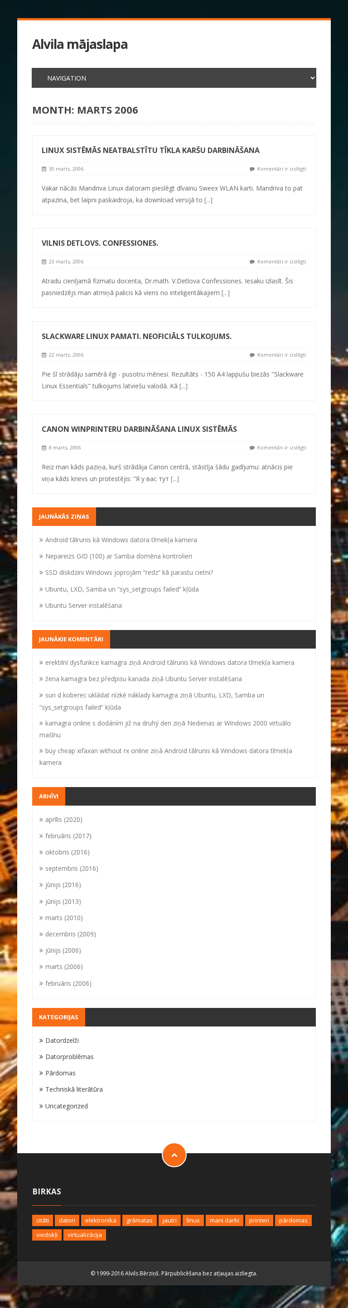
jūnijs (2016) (63, 884)
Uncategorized (66, 1106)
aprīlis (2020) (63, 819)
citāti (42, 1220)
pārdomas (293, 1220)
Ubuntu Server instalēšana (83, 605)
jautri (170, 1220)
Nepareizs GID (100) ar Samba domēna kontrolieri (118, 556)
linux (193, 1220)
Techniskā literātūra (74, 1089)
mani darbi (224, 1220)
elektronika (100, 1220)
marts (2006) (64, 966)
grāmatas (139, 1220)
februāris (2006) (68, 983)
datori (67, 1220)
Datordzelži (62, 1040)
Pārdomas (60, 1073)
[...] (208, 200)
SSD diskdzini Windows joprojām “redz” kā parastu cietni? (129, 572)
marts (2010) (64, 917)
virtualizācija (85, 1235)
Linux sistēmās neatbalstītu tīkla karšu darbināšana (151, 150)
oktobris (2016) (67, 852)
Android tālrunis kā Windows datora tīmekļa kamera (121, 539)
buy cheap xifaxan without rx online (97, 750)
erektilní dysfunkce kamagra (86, 662)
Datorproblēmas (69, 1056)
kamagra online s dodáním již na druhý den (108, 723)
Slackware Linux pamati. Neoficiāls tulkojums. (137, 336)
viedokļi (47, 1235)
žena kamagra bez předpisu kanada (97, 678)
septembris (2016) (71, 868)
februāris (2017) (68, 835)
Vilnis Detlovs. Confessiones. (100, 243)
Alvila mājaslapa (80, 44)
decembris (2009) (70, 934)
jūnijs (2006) (63, 950)
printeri (259, 1220)
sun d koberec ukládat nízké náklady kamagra (111, 695)
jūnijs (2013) (63, 901)
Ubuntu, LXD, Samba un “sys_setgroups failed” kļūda (122, 589)
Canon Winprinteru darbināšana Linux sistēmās (139, 429)
